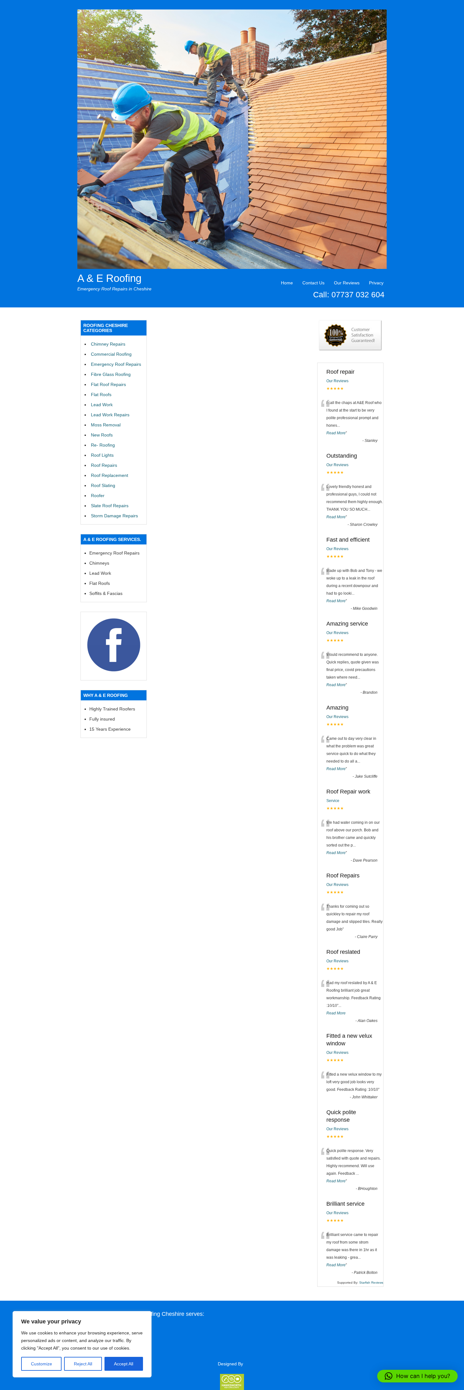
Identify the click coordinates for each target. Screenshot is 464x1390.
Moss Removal (106, 424)
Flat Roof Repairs (108, 384)
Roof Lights (102, 455)
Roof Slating (103, 485)
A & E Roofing (109, 278)
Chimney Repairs (108, 344)
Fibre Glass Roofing (111, 374)
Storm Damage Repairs (114, 515)
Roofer (97, 495)
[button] (417, 1376)
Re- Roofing (103, 445)
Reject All (83, 1363)
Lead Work (102, 404)
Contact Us (313, 282)
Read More (336, 433)
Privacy (376, 282)
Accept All (123, 1363)
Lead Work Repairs (110, 414)
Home (287, 282)
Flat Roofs (101, 394)
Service (332, 801)
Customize (41, 1363)
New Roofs (102, 434)
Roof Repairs (104, 465)
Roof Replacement (109, 475)
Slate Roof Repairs (109, 505)
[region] (82, 1344)
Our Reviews (347, 282)
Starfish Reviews (371, 1282)
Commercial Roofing (111, 354)
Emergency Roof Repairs (116, 364)
